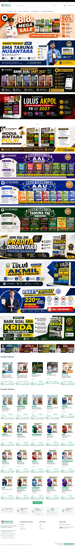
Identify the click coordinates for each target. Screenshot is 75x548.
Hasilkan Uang (35, 11)
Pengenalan (22, 524)
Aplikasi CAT (10, 11)
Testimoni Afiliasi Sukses (48, 11)
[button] (35, 64)
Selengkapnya (38, 502)
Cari (54, 5)
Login (40, 524)
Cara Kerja (22, 526)
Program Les (26, 11)
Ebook (20, 11)
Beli (11, 381)
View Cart (41, 528)
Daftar (40, 526)
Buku (15, 11)
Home (3, 11)
